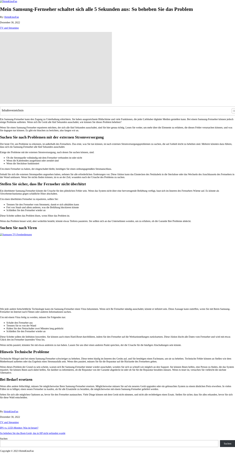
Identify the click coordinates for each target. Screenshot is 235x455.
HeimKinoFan (11, 17)
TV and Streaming (9, 28)
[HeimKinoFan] (8, 1)
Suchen (4, 438)
